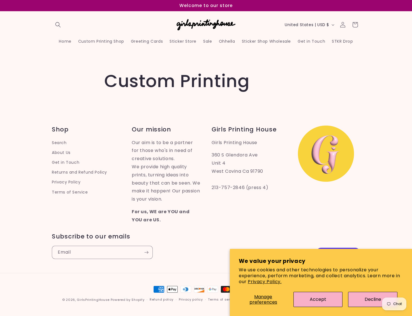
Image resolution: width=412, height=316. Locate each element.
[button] (58, 25)
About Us (61, 152)
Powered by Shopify (128, 299)
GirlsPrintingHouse (93, 299)
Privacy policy (191, 299)
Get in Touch (65, 162)
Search (59, 143)
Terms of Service (70, 192)
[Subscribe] (146, 252)
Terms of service (222, 299)
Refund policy (161, 299)
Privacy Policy (66, 182)
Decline (373, 299)
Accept (318, 299)
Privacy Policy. (264, 281)
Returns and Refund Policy (79, 172)
